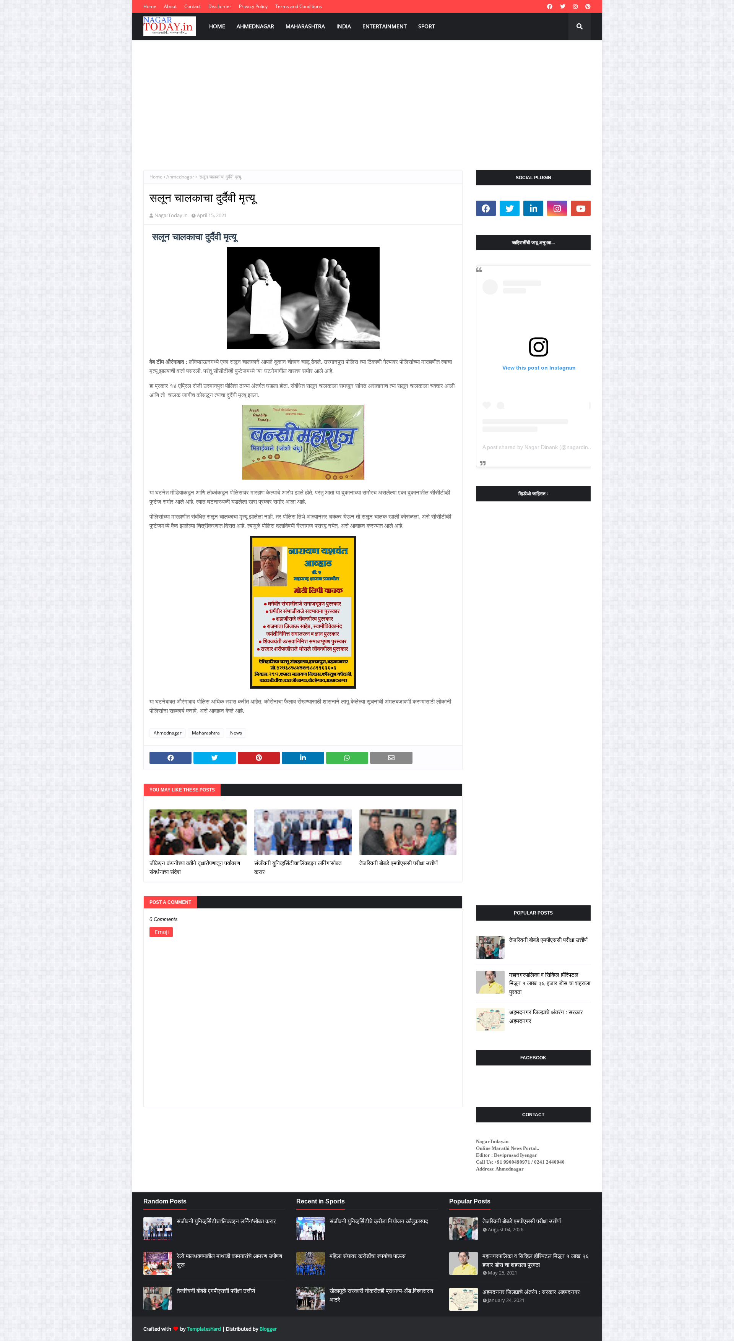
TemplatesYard (204, 1328)
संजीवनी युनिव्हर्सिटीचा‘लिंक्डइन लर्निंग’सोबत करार (297, 867)
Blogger (268, 1328)
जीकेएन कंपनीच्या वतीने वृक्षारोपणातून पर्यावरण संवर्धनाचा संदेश (194, 867)
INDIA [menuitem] (343, 26)
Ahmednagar (180, 177)
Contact (192, 6)
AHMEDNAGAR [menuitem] (255, 26)
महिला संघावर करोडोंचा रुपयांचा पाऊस (368, 1256)
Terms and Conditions (298, 6)
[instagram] (575, 6)
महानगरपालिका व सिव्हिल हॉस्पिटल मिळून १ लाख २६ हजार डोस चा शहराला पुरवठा (549, 983)
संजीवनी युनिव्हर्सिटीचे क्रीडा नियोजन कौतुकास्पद (379, 1221)
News (236, 733)
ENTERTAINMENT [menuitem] (384, 26)
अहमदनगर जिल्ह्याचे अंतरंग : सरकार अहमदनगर (546, 1016)
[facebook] (549, 6)
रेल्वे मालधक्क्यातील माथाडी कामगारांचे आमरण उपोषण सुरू (229, 1260)
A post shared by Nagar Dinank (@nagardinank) (540, 447)
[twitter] (562, 6)
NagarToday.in (171, 215)
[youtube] (581, 208)
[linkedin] (533, 208)
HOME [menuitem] (217, 26)
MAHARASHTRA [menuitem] (305, 26)
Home (149, 6)
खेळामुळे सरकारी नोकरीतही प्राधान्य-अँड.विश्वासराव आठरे (381, 1295)
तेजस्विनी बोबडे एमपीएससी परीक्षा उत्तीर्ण (398, 863)
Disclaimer (219, 6)
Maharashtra (206, 733)
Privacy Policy (253, 6)
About (170, 6)
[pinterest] (587, 6)
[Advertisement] (367, 97)
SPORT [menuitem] (426, 26)
